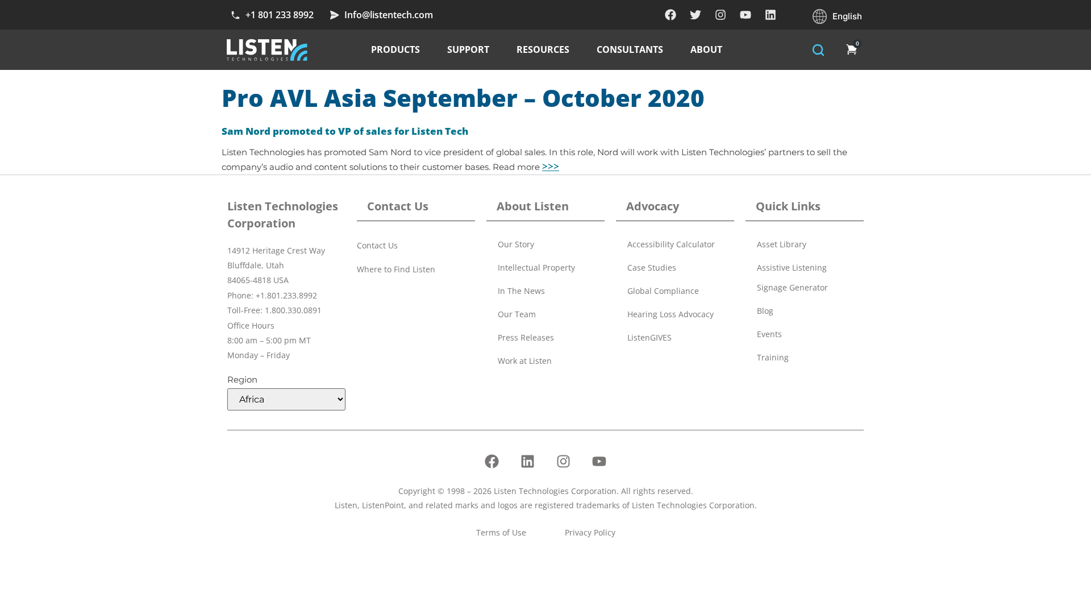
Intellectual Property (536, 267)
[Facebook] (670, 15)
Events (769, 334)
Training (773, 357)
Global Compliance (663, 290)
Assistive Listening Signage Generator (792, 277)
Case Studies (651, 267)
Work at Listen (525, 360)
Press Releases (526, 337)
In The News (521, 290)
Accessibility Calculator (671, 244)
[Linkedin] (770, 15)
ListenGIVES (649, 337)
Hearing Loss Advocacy (670, 314)
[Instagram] (720, 15)
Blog (765, 310)
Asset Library (781, 244)
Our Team (517, 314)
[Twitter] (695, 15)
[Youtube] (745, 15)
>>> (550, 166)
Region (242, 379)
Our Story (516, 244)
